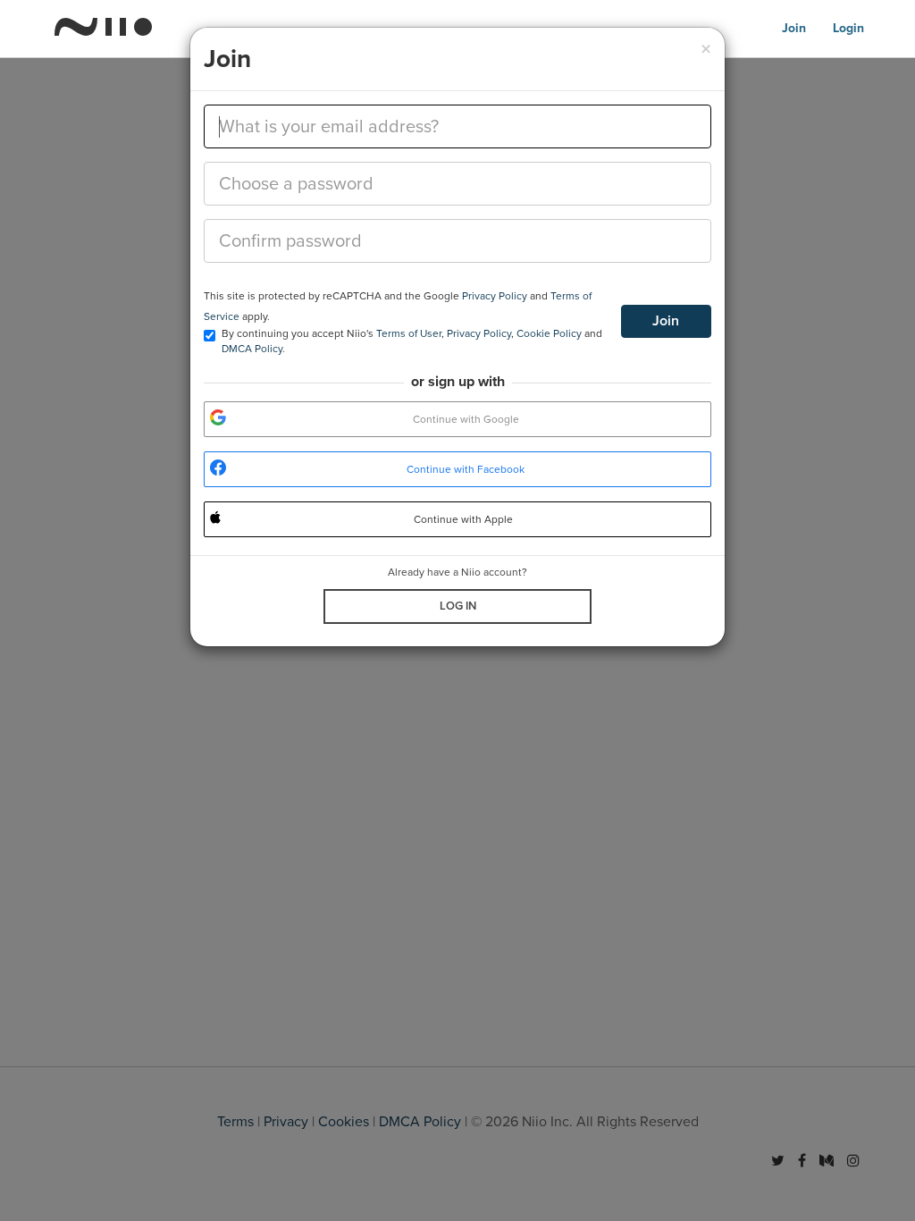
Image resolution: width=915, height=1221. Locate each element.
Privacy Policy (494, 296)
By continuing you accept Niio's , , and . (412, 341)
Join (665, 321)
